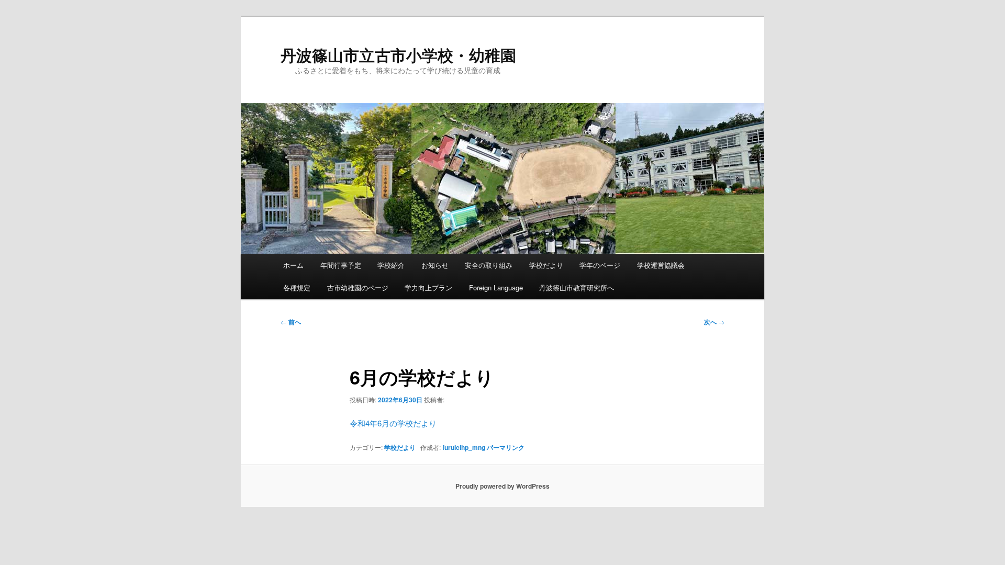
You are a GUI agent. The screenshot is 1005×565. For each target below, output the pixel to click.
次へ (714, 321)
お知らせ (435, 265)
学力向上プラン (428, 287)
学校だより (546, 265)
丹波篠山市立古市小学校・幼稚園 (398, 54)
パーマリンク (505, 447)
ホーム (293, 265)
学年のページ (599, 265)
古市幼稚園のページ (357, 287)
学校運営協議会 (661, 265)
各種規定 (296, 287)
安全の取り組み (488, 265)
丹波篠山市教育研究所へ (576, 287)
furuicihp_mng (463, 447)
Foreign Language (496, 287)
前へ (291, 321)
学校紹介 (391, 265)
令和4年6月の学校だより (393, 422)
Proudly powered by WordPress (502, 486)
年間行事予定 (340, 265)
